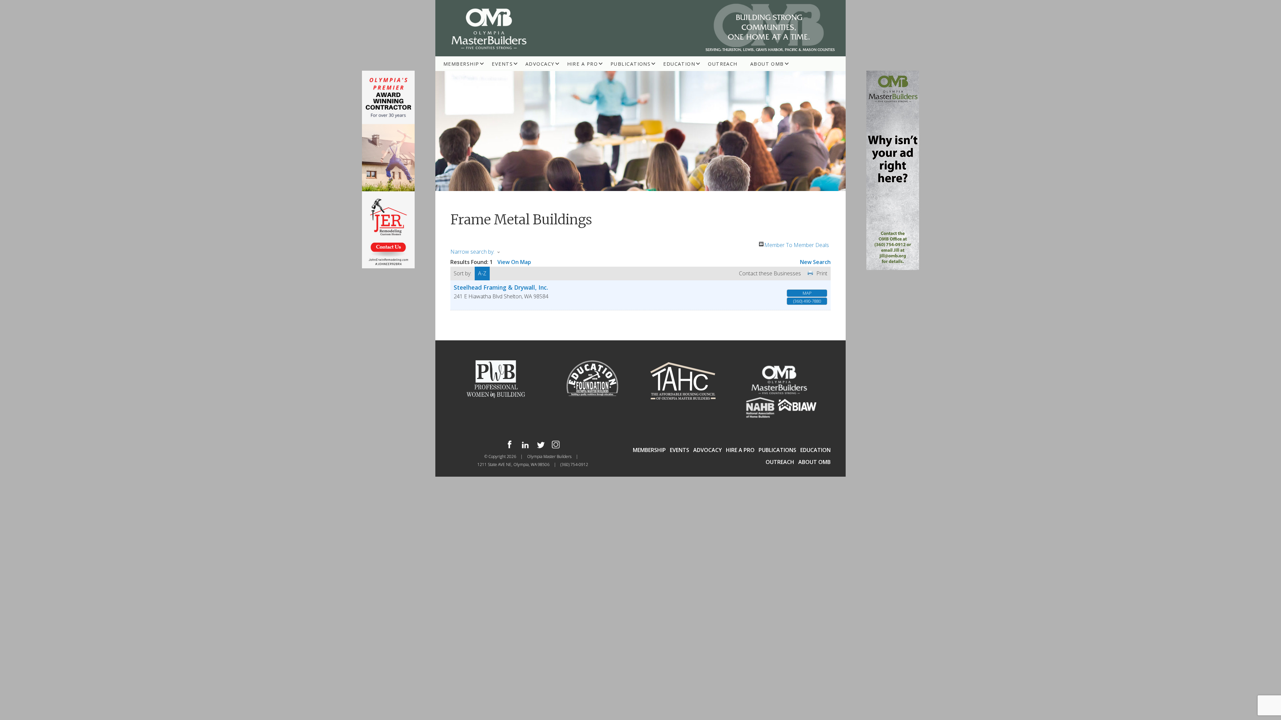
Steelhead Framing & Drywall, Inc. (501, 287)
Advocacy (539, 64)
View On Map (514, 262)
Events (502, 64)
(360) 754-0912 (574, 464)
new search (815, 262)
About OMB (767, 64)
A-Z (482, 273)
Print (821, 273)
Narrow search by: (472, 251)
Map (807, 293)
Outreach (723, 64)
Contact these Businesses (770, 273)
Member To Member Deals (796, 244)
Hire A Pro (582, 64)
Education (679, 64)
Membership (461, 64)
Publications (630, 64)
